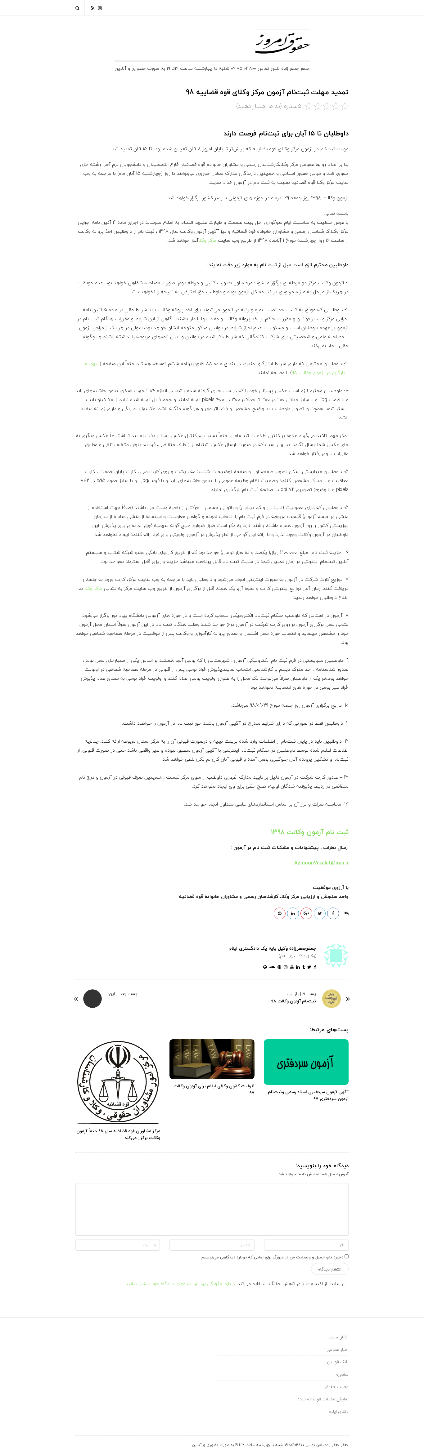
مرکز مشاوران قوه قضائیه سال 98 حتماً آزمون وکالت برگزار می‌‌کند (118, 1134)
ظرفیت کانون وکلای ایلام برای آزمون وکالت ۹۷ (214, 1089)
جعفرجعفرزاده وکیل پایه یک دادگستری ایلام (272, 948)
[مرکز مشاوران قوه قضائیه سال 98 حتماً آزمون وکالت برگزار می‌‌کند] (117, 1081)
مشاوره (342, 1374)
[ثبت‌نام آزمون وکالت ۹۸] (331, 998)
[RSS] (92, 7)
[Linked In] (297, 967)
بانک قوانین (338, 1362)
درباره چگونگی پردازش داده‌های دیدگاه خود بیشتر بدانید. (179, 1283)
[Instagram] (100, 7)
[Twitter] (308, 967)
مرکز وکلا (207, 240)
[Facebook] (313, 967)
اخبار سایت (338, 1337)
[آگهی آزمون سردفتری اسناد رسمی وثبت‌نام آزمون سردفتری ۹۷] (306, 1062)
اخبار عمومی (338, 1349)
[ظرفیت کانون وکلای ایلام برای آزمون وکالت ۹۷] (211, 1059)
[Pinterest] (278, 967)
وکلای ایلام (338, 1411)
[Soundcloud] (271, 967)
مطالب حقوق (337, 1386)
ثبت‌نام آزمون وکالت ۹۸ (293, 1001)
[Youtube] (290, 967)
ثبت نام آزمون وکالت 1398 (310, 832)
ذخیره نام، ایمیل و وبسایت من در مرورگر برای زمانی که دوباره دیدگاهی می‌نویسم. (272, 1257)
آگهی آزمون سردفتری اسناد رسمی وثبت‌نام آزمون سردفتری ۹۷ (308, 1095)
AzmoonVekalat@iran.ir (321, 863)
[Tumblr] (302, 967)
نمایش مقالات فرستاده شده (323, 1399)
